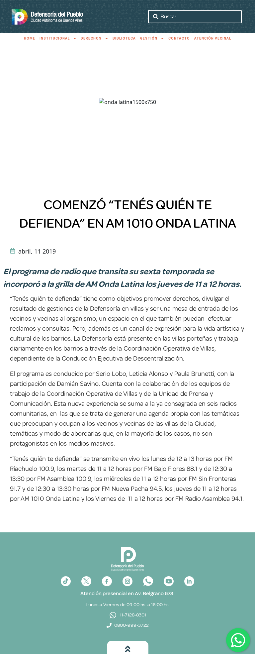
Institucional (55, 38)
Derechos (91, 38)
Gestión (148, 38)
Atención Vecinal (212, 38)
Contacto (179, 38)
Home (29, 38)
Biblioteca (124, 38)
